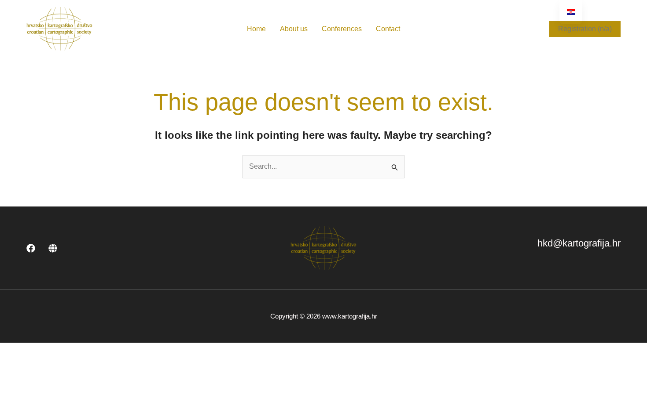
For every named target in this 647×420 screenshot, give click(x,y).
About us (294, 29)
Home (256, 29)
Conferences (342, 29)
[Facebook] (30, 248)
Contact (388, 29)
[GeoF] (52, 248)
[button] (585, 29)
